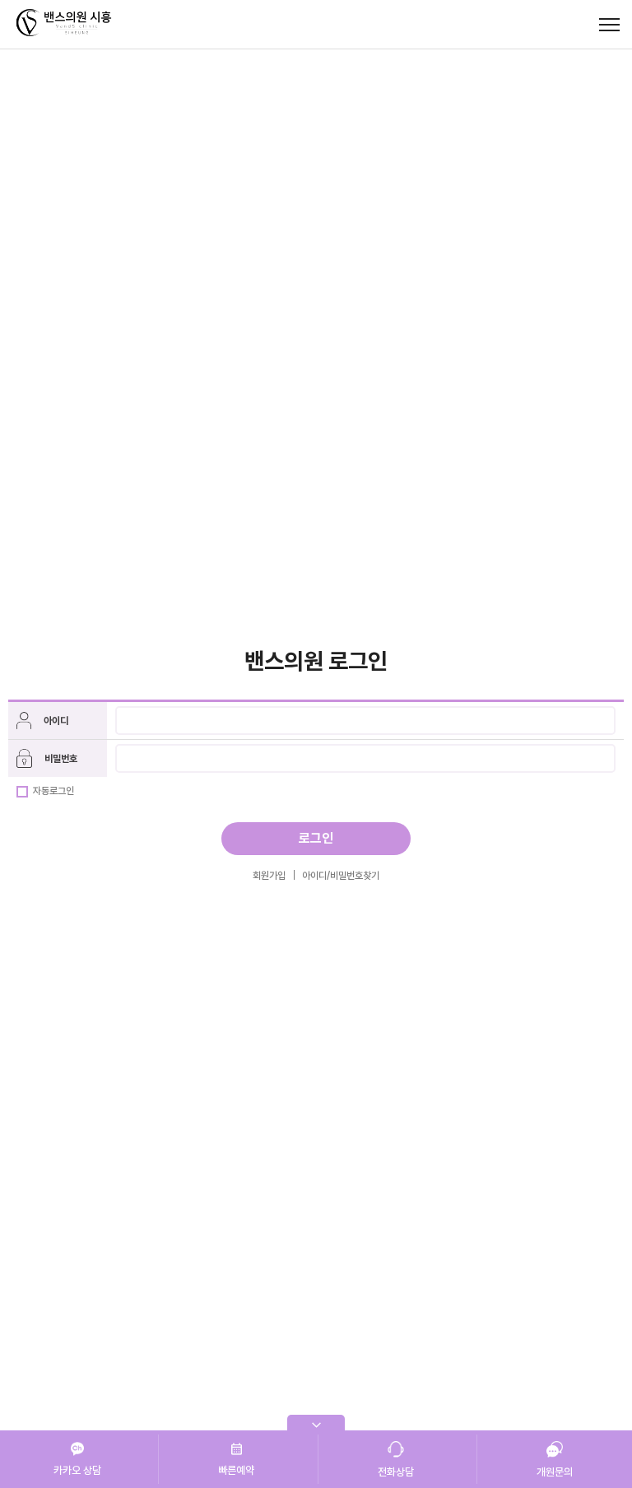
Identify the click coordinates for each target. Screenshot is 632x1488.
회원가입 (269, 875)
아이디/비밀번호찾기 (340, 875)
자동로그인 (52, 791)
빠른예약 (236, 1470)
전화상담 (396, 1472)
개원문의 (555, 1472)
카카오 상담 (77, 1470)
